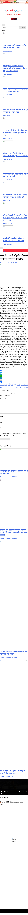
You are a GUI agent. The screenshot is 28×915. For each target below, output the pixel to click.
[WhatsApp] (14, 376)
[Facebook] (14, 371)
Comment (3, 398)
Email (2, 422)
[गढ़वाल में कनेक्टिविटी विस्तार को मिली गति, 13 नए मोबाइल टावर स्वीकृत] (8, 77)
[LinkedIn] (14, 378)
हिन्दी (17, 1)
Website (2, 428)
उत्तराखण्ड (5, 250)
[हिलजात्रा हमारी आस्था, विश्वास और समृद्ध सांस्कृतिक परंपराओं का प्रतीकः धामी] (8, 182)
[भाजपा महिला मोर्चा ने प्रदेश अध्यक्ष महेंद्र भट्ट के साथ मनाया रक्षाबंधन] (8, 33)
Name (2, 416)
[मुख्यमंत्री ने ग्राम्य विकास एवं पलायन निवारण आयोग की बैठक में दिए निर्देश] (8, 226)
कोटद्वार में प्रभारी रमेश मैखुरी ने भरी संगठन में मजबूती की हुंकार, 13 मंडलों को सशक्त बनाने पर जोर (15, 217)
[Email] (14, 380)
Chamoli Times (4, 263)
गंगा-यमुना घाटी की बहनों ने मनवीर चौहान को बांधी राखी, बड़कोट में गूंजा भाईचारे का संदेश (15, 132)
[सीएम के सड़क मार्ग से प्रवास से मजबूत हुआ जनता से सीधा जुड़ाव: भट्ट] (8, 97)
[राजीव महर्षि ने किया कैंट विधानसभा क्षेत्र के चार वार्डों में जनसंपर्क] (8, 162)
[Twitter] (14, 373)
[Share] (14, 382)
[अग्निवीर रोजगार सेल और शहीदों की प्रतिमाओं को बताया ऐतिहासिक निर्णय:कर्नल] (8, 141)
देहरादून (4, 251)
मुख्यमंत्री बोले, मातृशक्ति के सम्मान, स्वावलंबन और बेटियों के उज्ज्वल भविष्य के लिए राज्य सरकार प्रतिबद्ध (15, 68)
